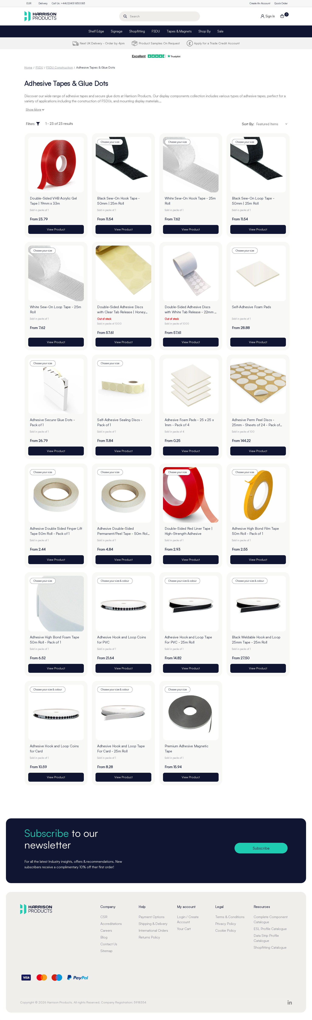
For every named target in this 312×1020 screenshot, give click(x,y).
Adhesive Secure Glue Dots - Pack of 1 (52, 422)
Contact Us (108, 944)
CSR (103, 917)
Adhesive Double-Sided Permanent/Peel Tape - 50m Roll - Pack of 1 (122, 531)
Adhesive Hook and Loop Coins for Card (54, 748)
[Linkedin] (290, 1002)
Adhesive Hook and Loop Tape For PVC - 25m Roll (188, 639)
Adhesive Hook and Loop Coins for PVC (121, 639)
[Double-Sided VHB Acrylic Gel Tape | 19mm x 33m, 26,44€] (56, 164)
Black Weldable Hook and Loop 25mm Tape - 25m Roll (256, 639)
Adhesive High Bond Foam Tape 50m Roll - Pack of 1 (54, 639)
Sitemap (106, 951)
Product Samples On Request (159, 43)
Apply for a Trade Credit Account (217, 43)
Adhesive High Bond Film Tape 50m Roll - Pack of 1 (255, 531)
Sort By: (248, 124)
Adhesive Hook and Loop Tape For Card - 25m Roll (121, 748)
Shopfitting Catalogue (270, 947)
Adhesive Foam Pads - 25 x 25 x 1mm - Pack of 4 (189, 422)
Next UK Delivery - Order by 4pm (102, 43)
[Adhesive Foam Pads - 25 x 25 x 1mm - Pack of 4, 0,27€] (191, 386)
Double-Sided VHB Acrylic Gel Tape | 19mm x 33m (53, 200)
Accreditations (111, 924)
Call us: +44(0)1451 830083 (68, 3)
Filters (30, 124)
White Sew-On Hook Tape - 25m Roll (190, 200)
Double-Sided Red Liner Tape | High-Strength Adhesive (188, 531)
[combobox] (159, 16)
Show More (33, 109)
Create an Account (260, 3)
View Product (56, 229)
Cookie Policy (225, 930)
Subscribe (261, 848)
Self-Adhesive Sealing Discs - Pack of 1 (119, 422)
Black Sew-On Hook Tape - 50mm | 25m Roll (118, 200)
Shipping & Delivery (153, 924)
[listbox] (273, 124)
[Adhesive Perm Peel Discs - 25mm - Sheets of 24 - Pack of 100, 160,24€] (258, 386)
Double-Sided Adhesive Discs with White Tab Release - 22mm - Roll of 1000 (190, 310)
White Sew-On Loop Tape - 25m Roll (55, 309)
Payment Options (151, 917)
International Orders (153, 930)
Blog (103, 937)
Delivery (43, 3)
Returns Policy (149, 937)
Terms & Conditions (230, 917)
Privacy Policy (225, 924)
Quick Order (281, 3)
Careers (106, 930)
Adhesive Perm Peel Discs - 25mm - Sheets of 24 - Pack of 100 (256, 422)
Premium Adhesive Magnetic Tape (186, 748)
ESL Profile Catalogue (270, 929)
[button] (156, 56)
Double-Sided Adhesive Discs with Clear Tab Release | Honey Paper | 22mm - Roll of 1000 (121, 310)
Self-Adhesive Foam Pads (251, 307)
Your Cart (184, 929)
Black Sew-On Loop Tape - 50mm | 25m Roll (253, 200)
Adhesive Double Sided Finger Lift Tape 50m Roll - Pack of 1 (56, 531)
